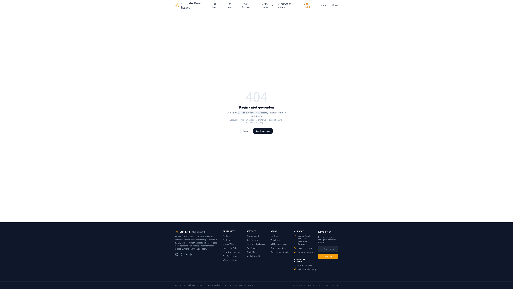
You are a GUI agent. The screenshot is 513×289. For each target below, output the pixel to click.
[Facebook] (181, 254)
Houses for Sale (230, 248)
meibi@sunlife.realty (307, 269)
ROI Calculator (229, 285)
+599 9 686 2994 (305, 248)
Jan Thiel (274, 236)
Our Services (246, 5)
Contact (324, 5)
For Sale (214, 5)
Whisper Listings (230, 260)
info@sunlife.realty (306, 252)
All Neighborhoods (279, 244)
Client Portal (307, 5)
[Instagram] (176, 254)
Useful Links (265, 5)
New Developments (231, 252)
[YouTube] (186, 254)
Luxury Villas (228, 244)
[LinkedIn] (191, 254)
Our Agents (252, 248)
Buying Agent (253, 236)
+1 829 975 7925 (305, 265)
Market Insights (254, 256)
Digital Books (252, 252)
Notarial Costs (217, 285)
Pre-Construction (230, 256)
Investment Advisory (256, 244)
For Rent (229, 5)
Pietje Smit (307, 285)
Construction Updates (284, 5)
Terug (245, 131)
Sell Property (252, 240)
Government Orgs (279, 248)
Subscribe (327, 256)
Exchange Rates (241, 285)
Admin (250, 285)
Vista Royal (275, 240)
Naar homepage (262, 131)
